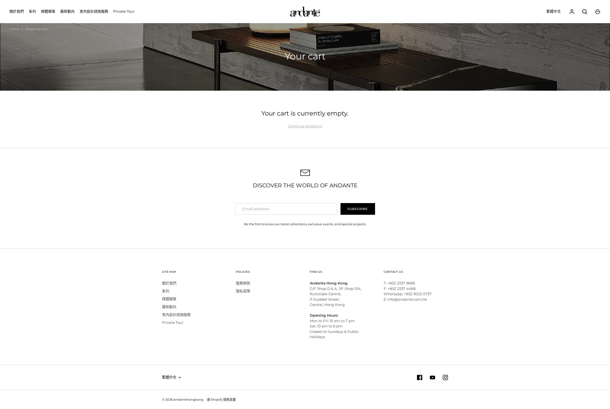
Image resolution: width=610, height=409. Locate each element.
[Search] (585, 11)
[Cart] (597, 11)
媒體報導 (48, 11)
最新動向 (67, 11)
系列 (32, 11)
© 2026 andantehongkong (182, 399)
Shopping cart (36, 29)
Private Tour (124, 11)
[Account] (572, 11)
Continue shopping (305, 126)
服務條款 (243, 283)
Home (14, 29)
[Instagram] (445, 377)
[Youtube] (432, 377)
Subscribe (357, 209)
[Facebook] (419, 377)
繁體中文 (553, 11)
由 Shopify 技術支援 (221, 399)
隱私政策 (243, 291)
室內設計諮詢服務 (94, 11)
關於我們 (17, 11)
